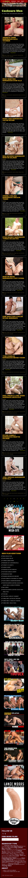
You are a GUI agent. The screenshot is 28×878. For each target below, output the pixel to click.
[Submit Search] (3, 839)
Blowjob (16, 849)
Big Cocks (4, 847)
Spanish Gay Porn (20, 861)
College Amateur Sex (11, 851)
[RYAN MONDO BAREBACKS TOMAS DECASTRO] (14, 227)
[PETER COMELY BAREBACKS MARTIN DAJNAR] (14, 425)
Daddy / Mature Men (10, 853)
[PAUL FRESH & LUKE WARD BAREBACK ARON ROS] (14, 385)
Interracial (19, 858)
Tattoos (19, 862)
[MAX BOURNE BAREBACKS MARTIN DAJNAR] (14, 145)
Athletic (7, 846)
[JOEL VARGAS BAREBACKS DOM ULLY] (14, 466)
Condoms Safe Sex (11, 852)
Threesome (23, 862)
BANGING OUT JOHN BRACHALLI (11, 562)
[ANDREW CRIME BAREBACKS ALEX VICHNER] (14, 26)
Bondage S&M (20, 849)
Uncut (7, 864)
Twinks (19, 292)
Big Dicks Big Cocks (10, 253)
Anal (3, 846)
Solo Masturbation (8, 861)
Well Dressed (21, 864)
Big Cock (23, 846)
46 (14, 501)
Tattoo (15, 862)
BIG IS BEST (6, 587)
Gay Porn (12, 855)
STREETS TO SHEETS (8, 565)
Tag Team (12, 862)
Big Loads (13, 849)
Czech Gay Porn (14, 55)
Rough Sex (22, 860)
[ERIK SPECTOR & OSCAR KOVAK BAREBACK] (14, 306)
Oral (19, 860)
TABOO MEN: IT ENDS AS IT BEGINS (11, 600)
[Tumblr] (5, 834)
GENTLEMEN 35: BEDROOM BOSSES (12, 580)
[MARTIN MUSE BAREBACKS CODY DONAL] (14, 266)
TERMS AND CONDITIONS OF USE (11, 871)
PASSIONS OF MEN (7, 574)
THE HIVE (5, 594)
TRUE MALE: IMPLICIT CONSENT (11, 596)
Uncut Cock (7, 56)
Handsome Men (20, 55)
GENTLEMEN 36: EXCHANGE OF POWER (12, 578)
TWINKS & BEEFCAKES (8, 560)
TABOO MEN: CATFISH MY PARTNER (11, 598)
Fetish (7, 855)
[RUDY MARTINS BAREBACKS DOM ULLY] (14, 68)
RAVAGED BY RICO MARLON (10, 569)
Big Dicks (11, 847)
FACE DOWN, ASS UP (8, 558)
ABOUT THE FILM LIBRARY (9, 870)
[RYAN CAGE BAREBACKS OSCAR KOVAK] (14, 108)
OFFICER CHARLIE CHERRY (9, 571)
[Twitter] (3, 834)
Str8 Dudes (5, 862)
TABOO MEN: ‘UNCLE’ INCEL (9, 603)
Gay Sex (19, 855)
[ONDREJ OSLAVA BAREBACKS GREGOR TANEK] (14, 185)
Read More (13, 52)
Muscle (4, 56)
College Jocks (9, 55)
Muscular (15, 860)
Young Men (11, 56)
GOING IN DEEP (6, 567)
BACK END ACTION (7, 556)
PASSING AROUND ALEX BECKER (11, 576)
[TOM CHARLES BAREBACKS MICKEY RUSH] (14, 346)
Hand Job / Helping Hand (9, 856)
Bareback (4, 55)
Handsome (16, 856)
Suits (9, 862)
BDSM (20, 846)
